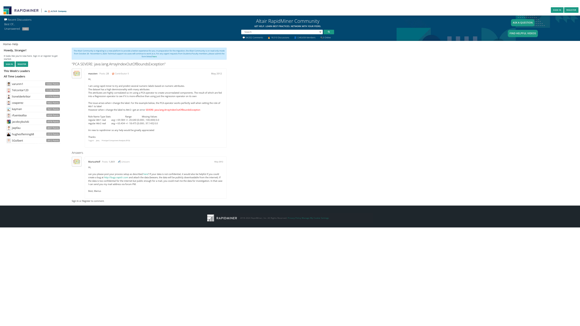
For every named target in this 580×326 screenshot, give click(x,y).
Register (571, 10)
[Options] (320, 32)
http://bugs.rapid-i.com (116, 177)
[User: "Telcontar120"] (9, 90)
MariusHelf (94, 161)
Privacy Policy (294, 218)
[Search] (329, 32)
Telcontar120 (20, 90)
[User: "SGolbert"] (9, 140)
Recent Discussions (19, 19)
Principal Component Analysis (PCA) (116, 140)
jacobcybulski (20, 121)
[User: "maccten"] (77, 73)
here (154, 56)
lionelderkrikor (21, 96)
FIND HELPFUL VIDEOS (523, 33)
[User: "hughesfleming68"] (9, 134)
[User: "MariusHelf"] (77, 161)
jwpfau (16, 128)
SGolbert (17, 140)
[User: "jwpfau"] (9, 128)
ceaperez (17, 103)
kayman (17, 109)
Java (97, 140)
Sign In (557, 10)
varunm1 (17, 84)
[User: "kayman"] (9, 109)
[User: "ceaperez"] (9, 103)
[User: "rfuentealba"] (9, 115)
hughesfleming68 (23, 134)
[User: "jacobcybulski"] (9, 122)
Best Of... (9, 24)
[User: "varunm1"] (9, 84)
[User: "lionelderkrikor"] (9, 96)
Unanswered (16, 28)
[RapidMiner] (222, 217)
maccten (93, 73)
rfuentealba (19, 115)
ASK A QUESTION (523, 22)
